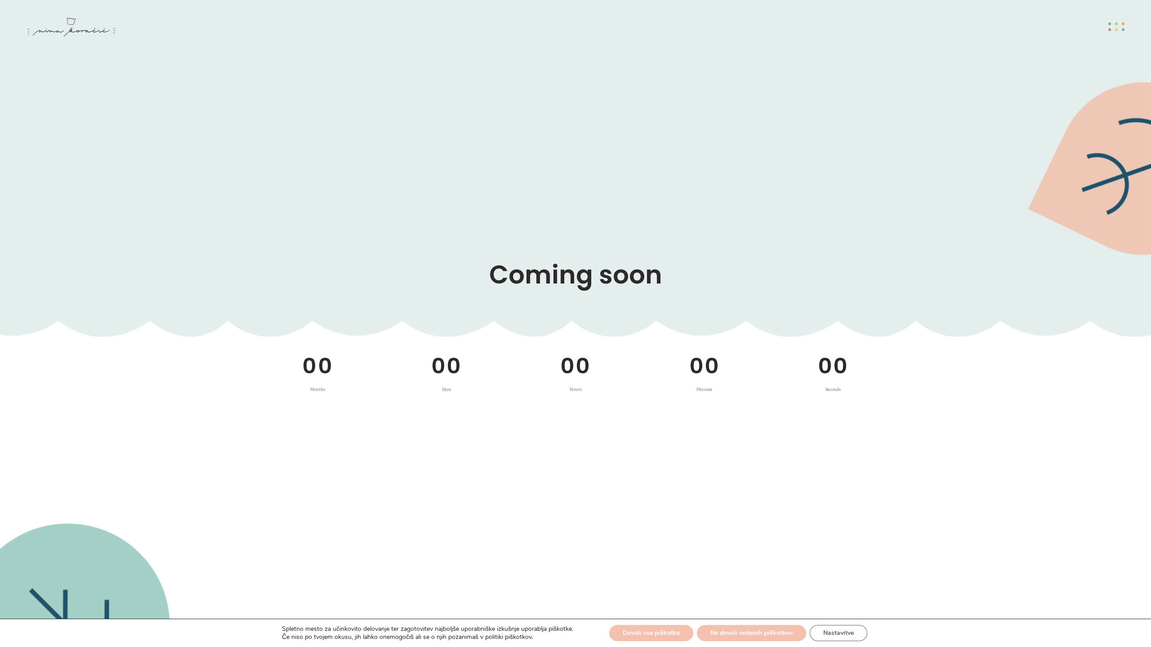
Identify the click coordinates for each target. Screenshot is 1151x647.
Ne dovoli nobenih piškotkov (751, 633)
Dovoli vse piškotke (651, 633)
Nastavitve (838, 633)
